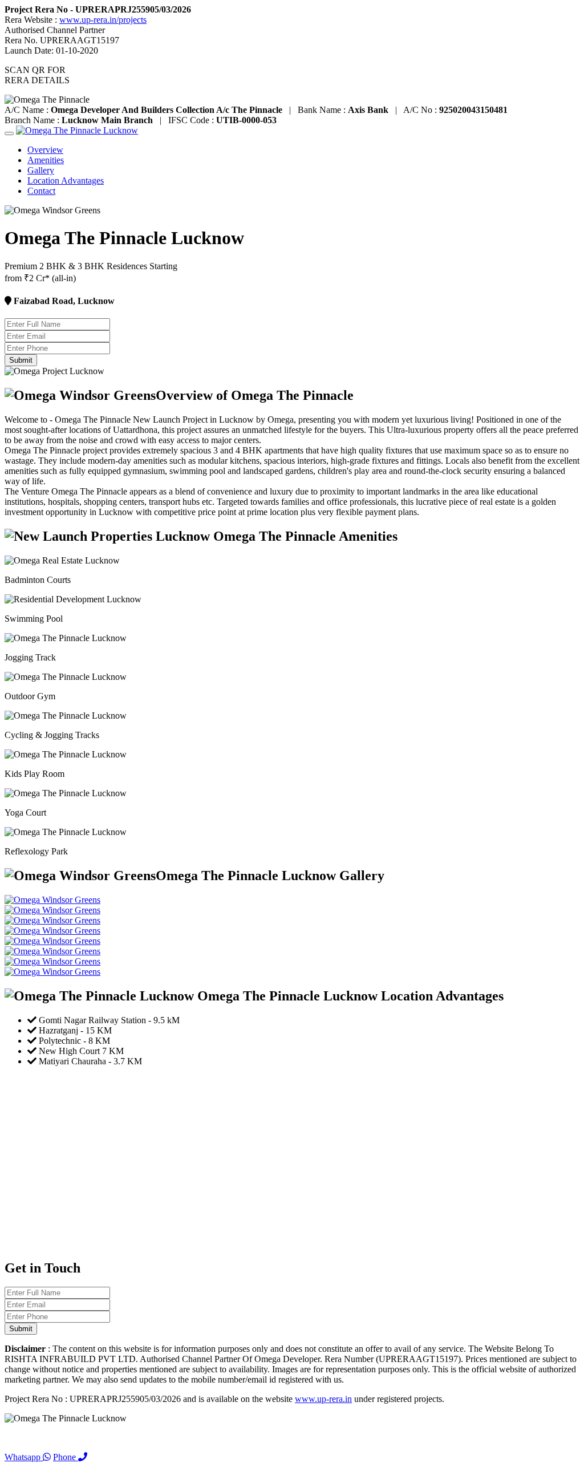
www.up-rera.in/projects (103, 20)
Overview (45, 150)
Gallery (40, 170)
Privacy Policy (31, 1437)
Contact (41, 191)
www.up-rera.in (323, 1399)
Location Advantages (65, 180)
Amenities (45, 160)
